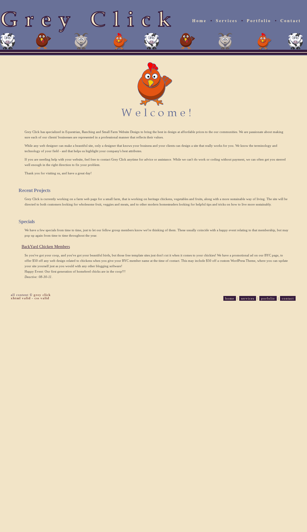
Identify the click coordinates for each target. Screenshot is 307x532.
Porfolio (268, 298)
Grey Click (42, 295)
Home (199, 20)
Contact (290, 20)
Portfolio (259, 20)
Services (226, 20)
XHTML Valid (21, 298)
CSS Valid (41, 298)
